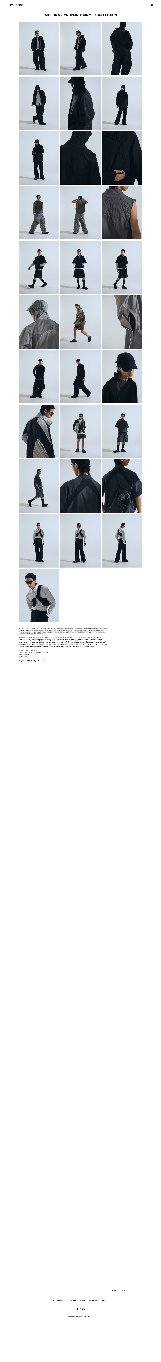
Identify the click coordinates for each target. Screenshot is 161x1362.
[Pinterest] (80, 1309)
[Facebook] (77, 1309)
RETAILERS (93, 1300)
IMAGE (82, 1300)
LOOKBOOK (71, 1300)
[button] (152, 681)
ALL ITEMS (57, 1300)
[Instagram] (83, 1309)
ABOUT (105, 1300)
